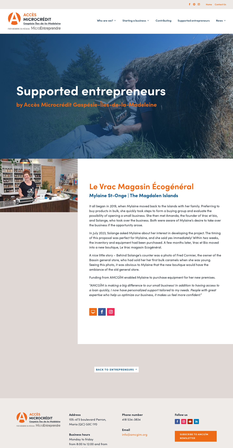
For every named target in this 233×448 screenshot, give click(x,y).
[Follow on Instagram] (111, 312)
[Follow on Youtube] (190, 421)
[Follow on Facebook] (102, 312)
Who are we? (105, 20)
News (219, 20)
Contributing (163, 20)
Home (209, 4)
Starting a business (134, 20)
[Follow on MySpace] (93, 312)
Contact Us (220, 4)
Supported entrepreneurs (194, 20)
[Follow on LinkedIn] (196, 421)
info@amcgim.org (134, 434)
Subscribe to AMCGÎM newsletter (194, 436)
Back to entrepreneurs (115, 369)
